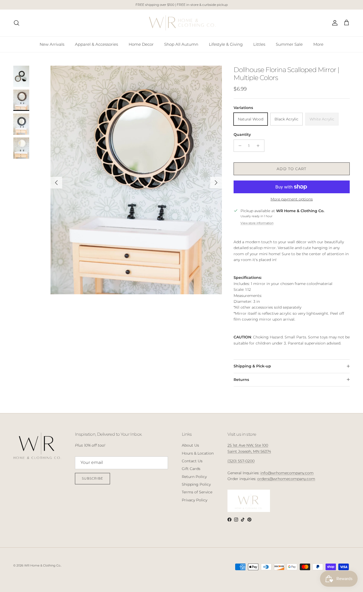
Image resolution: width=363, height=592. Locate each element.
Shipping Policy (196, 484)
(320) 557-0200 (241, 461)
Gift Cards (191, 468)
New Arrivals (52, 44)
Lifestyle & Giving (226, 44)
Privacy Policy (194, 500)
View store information (256, 223)
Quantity (242, 134)
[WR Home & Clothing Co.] (182, 23)
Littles (259, 44)
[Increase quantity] (259, 146)
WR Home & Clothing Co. (42, 565)
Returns (241, 379)
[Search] (16, 23)
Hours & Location (198, 453)
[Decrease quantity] (238, 146)
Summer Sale (289, 44)
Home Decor (141, 44)
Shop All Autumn (181, 44)
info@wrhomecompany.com (287, 473)
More (318, 44)
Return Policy (194, 476)
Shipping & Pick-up (252, 366)
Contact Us (192, 461)
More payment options (292, 199)
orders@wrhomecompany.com (286, 478)
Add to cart (291, 168)
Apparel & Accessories (96, 44)
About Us (190, 445)
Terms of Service (197, 492)
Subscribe (92, 478)
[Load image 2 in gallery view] (136, 180)
